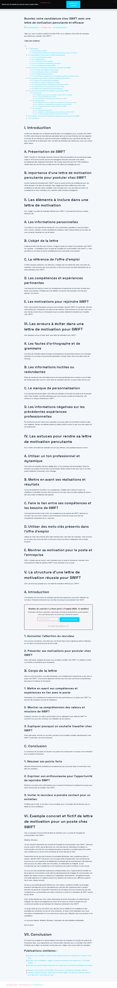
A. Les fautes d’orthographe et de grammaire (45, 70)
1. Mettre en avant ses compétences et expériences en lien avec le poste (57, 102)
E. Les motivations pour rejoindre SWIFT (45, 65)
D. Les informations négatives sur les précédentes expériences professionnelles (56, 76)
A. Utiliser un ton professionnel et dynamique (45, 80)
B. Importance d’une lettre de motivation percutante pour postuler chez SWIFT (55, 53)
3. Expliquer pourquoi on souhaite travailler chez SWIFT (52, 106)
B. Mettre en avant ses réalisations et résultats (47, 82)
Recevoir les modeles (69, 619)
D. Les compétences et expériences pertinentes (47, 63)
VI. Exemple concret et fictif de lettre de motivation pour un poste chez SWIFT (54, 116)
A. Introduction (37, 93)
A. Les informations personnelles (42, 57)
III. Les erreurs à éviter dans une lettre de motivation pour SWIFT (50, 67)
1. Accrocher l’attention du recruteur (46, 96)
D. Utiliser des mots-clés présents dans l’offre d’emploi (49, 86)
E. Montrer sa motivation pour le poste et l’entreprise (48, 88)
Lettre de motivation (60, 27)
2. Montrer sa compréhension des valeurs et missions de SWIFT (54, 104)
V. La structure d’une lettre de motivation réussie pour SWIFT (49, 91)
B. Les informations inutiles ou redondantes (46, 72)
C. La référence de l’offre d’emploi (43, 61)
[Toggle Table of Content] (25, 46)
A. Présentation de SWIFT (40, 51)
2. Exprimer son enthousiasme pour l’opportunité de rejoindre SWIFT (56, 112)
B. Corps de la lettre (39, 100)
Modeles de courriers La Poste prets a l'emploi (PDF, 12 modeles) (54, 95)
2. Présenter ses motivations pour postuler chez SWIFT (52, 98)
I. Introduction (33, 48)
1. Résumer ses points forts (44, 110)
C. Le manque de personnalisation (43, 74)
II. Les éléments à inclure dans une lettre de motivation (47, 55)
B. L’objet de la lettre (39, 59)
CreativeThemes (38, 985)
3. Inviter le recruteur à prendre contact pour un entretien (53, 114)
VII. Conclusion (34, 118)
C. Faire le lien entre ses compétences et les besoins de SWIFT (51, 84)
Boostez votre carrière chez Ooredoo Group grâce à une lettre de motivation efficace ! (58, 970)
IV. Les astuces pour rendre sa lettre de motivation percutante (49, 78)
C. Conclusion (37, 108)
